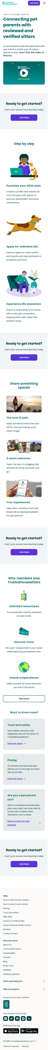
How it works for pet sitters (15, 904)
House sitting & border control (17, 925)
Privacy (25, 1046)
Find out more (15, 743)
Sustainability (9, 953)
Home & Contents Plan (14, 921)
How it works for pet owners (16, 900)
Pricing (6, 908)
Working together (11, 974)
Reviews (7, 929)
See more (24, 698)
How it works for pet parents (18, 823)
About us (7, 944)
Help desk (7, 916)
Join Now (34, 3)
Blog (5, 961)
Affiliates (7, 970)
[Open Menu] (44, 3)
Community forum (12, 949)
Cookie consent (10, 933)
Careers (7, 957)
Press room (8, 965)
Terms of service (11, 1046)
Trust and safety (11, 912)
